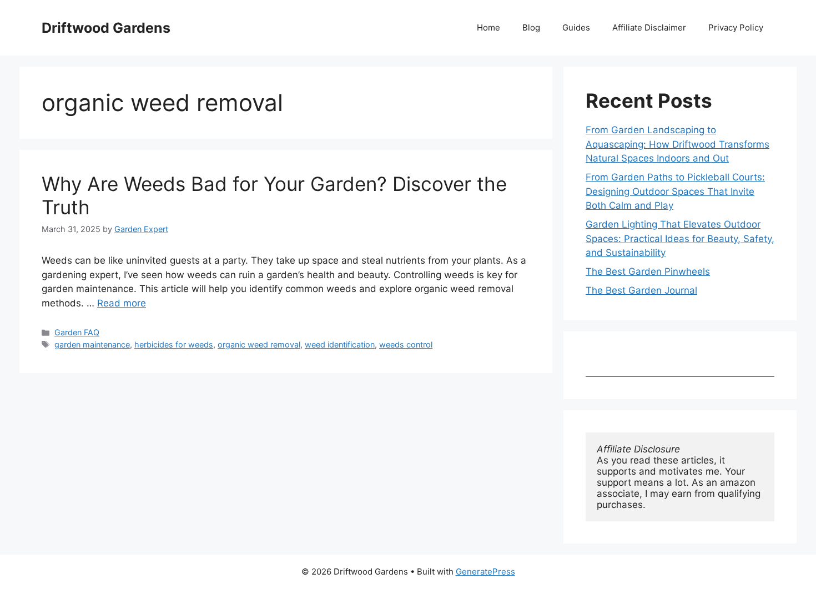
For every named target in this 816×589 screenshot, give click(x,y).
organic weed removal (259, 344)
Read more (121, 303)
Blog (531, 27)
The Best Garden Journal (641, 290)
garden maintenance (92, 344)
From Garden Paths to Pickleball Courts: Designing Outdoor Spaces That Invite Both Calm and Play (675, 191)
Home (488, 27)
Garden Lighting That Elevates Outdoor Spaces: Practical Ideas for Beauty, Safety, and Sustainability (680, 238)
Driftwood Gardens (106, 27)
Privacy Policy (735, 27)
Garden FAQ (76, 332)
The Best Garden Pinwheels (648, 271)
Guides (576, 27)
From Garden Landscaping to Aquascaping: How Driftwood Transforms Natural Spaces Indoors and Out (677, 144)
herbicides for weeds (173, 344)
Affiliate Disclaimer (649, 27)
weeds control (405, 344)
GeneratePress (485, 571)
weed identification (340, 344)
